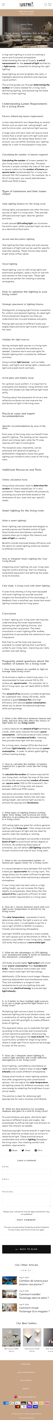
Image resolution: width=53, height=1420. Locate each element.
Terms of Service (32, 1230)
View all (26, 1270)
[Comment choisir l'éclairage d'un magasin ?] (9, 1307)
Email (6, 1179)
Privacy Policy (14, 1230)
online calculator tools (19, 485)
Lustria (23, 24)
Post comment (26, 1220)
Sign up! (26, 1389)
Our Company (26, 1380)
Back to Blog (28, 1249)
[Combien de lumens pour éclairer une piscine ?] (9, 1280)
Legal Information (25, 1372)
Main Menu (25, 1364)
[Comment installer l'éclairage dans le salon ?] (9, 1294)
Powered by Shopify (26, 1418)
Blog (30, 24)
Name (5, 1167)
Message (7, 1192)
